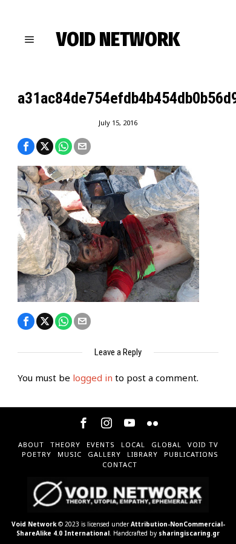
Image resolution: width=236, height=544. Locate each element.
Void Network (33, 524)
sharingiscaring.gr (189, 533)
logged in (93, 378)
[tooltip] (26, 146)
